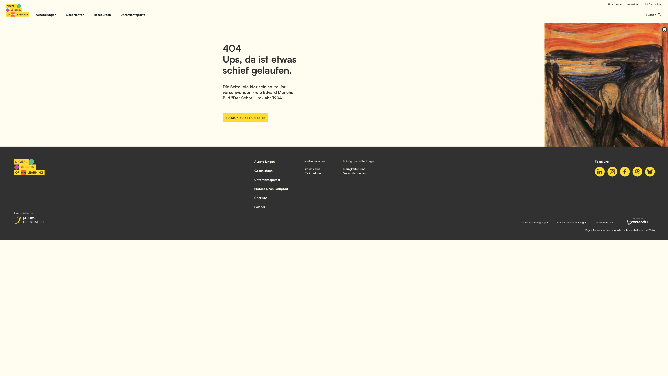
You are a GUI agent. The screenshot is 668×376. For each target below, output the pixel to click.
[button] (653, 14)
